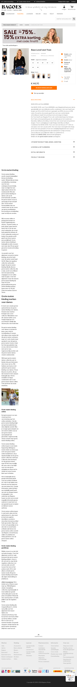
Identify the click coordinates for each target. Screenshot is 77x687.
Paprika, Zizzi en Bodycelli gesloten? (68, 648)
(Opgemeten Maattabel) (41, 59)
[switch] (70, 679)
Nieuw (38, 14)
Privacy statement (43, 661)
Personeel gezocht (68, 657)
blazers (16, 650)
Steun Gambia (67, 663)
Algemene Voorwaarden (42, 658)
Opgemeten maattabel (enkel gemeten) (46, 142)
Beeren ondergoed (7, 657)
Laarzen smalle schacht (30, 652)
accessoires (17, 646)
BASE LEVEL (42, 134)
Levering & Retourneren (40, 147)
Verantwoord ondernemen (67, 660)
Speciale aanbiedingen (55, 648)
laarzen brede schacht (30, 646)
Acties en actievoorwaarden (43, 652)
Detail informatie (38, 152)
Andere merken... (6, 659)
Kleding (20, 14)
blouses (16, 652)
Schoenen (29, 655)
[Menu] (74, 674)
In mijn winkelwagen (44, 88)
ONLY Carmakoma (7, 582)
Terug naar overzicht (9, 24)
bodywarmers (18, 654)
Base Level (4, 652)
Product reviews (38, 157)
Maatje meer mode (56, 654)
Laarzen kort (29, 649)
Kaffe (10, 317)
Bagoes (4, 650)
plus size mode (11, 323)
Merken (60, 14)
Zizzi (13, 290)
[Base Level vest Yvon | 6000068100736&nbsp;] (5, 51)
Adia (3, 646)
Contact (73, 1)
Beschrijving (36, 99)
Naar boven (38, 636)
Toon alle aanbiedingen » (10, 45)
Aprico (3, 648)
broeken (16, 657)
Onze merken (55, 646)
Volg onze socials (68, 646)
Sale (45, 14)
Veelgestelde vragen (63, 1)
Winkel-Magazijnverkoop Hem (68, 653)
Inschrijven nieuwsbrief (41, 648)
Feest (52, 14)
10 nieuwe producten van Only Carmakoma (41, 7)
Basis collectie (18, 648)
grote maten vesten (46, 136)
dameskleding (55, 656)
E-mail (66, 81)
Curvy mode (54, 652)
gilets (15, 659)
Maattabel (41, 655)
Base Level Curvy (6, 654)
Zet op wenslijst (39, 93)
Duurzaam (10, 14)
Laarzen (29, 14)
